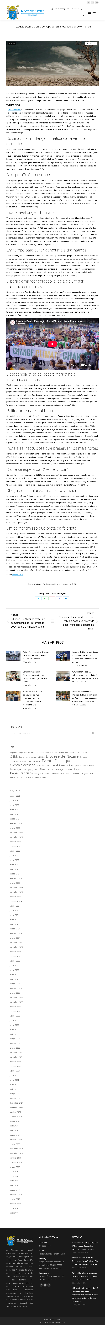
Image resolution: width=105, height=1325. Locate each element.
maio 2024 (14, 919)
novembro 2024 (16, 892)
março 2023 (15, 984)
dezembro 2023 (16, 942)
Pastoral (55, 773)
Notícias (12, 43)
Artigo (20, 752)
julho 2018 (14, 1208)
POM (62, 774)
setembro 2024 (16, 901)
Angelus (13, 752)
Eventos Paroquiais (70, 765)
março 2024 (15, 929)
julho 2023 (14, 965)
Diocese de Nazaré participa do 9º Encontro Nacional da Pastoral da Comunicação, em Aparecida (85, 657)
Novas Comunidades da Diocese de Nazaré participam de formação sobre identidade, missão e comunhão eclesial (85, 696)
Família (85, 766)
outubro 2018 (15, 1203)
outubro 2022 (15, 1006)
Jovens (35, 769)
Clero (84, 752)
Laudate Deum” (14, 109)
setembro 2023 (16, 956)
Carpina (54, 752)
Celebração (74, 752)
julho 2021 (14, 1075)
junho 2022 (14, 1025)
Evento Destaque (56, 760)
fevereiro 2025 (16, 878)
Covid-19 (34, 757)
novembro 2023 (16, 947)
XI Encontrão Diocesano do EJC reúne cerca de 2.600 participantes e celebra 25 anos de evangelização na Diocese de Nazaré (85, 1294)
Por (51, 584)
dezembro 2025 (16, 832)
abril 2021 (14, 1089)
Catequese (63, 753)
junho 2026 (14, 805)
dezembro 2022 (16, 997)
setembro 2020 (16, 1116)
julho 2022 (14, 1020)
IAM (25, 769)
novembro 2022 (16, 1002)
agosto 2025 (15, 851)
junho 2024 (14, 915)
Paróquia (37, 774)
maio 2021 (14, 1084)
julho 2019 (14, 1171)
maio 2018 (14, 1213)
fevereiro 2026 (16, 823)
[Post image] (13, 656)
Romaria (20, 777)
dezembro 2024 (16, 887)
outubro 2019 (15, 1158)
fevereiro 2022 (16, 1043)
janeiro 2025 (15, 883)
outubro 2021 (15, 1061)
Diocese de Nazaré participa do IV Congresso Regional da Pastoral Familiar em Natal (85, 1245)
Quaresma (76, 774)
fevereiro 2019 (16, 1194)
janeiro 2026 (15, 828)
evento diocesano (22, 765)
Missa (42, 769)
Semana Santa (40, 777)
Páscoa (68, 774)
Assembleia (29, 752)
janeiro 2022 (15, 1048)
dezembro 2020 (16, 1103)
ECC (30, 761)
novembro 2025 (16, 837)
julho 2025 (14, 855)
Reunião (13, 777)
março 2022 (15, 1038)
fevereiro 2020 (16, 1139)
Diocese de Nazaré (62, 756)
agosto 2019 (15, 1167)
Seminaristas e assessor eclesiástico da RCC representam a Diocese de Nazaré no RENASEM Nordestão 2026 (34, 698)
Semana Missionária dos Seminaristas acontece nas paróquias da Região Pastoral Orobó (35, 677)
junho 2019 (14, 1176)
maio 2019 (14, 1181)
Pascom (46, 773)
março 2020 (15, 1135)
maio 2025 (14, 864)
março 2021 (15, 1093)
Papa (77, 769)
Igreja (29, 769)
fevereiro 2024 (16, 933)
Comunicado (24, 757)
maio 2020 (14, 1126)
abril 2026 (14, 814)
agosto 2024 (15, 906)
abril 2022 (14, 1034)
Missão (50, 769)
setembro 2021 (16, 1066)
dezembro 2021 (16, 1052)
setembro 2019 (16, 1162)
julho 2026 (14, 800)
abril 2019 (14, 1185)
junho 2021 (14, 1080)
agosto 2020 (15, 1121)
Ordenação (59, 769)
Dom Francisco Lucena (18, 761)
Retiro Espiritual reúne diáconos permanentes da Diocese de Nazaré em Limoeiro (36, 655)
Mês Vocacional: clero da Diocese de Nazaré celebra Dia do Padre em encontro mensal (85, 1261)
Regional (85, 774)
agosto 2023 (15, 961)
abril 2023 (14, 979)
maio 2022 (14, 1029)
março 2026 (15, 819)
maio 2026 (14, 809)
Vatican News (17, 574)
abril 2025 (14, 869)
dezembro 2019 (16, 1148)
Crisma (41, 756)
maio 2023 (14, 974)
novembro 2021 (16, 1057)
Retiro (92, 774)
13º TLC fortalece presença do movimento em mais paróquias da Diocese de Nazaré (85, 1276)
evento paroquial (47, 765)
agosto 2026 (15, 796)
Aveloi (59, 1319)
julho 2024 (14, 910)
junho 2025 (14, 860)
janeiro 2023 (15, 993)
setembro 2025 (16, 846)
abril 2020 (14, 1130)
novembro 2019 (16, 1153)
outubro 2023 (15, 951)
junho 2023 (14, 970)
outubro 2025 (15, 841)
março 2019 (15, 1190)
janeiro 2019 (15, 1199)
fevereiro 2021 (16, 1098)
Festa (91, 765)
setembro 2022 (16, 1011)
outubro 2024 (15, 896)
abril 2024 (14, 924)
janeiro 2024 (15, 938)
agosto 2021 (15, 1071)
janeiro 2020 (15, 1144)
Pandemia (69, 769)
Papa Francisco (21, 773)
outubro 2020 (15, 1112)
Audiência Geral (42, 752)
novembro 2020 (16, 1107)
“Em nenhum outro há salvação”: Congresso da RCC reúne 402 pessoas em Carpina (85, 675)
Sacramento (29, 777)
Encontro (36, 761)
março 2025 (15, 874)
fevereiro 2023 (16, 988)
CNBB (14, 756)
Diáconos (83, 757)
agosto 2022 (15, 1016)
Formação (16, 769)
